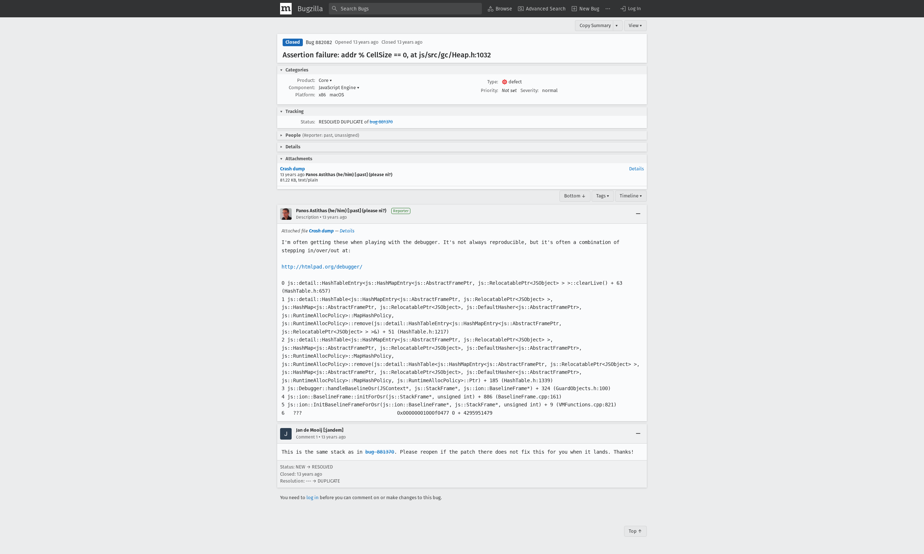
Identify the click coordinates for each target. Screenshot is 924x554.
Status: (308, 122)
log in (312, 497)
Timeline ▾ (631, 196)
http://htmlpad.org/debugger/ (322, 267)
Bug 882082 (319, 42)
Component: (302, 87)
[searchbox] (405, 8)
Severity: (529, 90)
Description (307, 217)
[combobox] (405, 8)
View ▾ (635, 25)
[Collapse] (638, 214)
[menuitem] (500, 8)
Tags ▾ (602, 196)
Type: (492, 81)
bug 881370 (381, 122)
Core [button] (325, 80)
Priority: (489, 90)
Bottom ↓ (575, 196)
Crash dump (292, 168)
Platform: (305, 94)
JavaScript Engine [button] (339, 87)
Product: (306, 80)
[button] (630, 8)
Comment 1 (307, 437)
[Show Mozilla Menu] (286, 8)
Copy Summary (595, 25)
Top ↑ (635, 531)
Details (636, 168)
